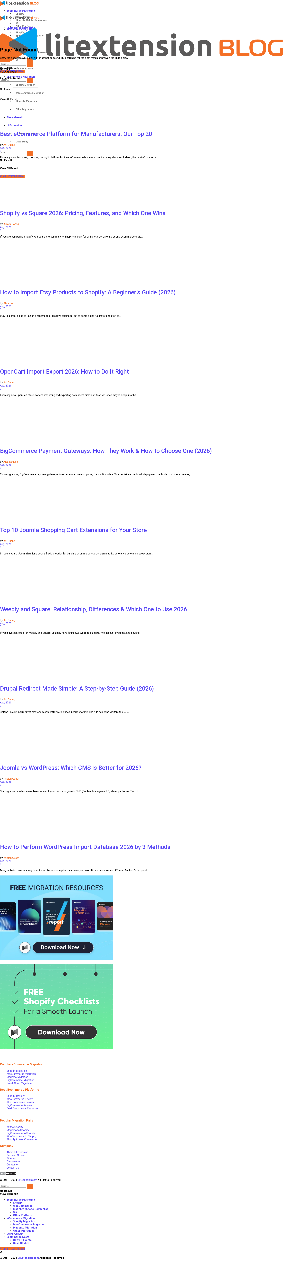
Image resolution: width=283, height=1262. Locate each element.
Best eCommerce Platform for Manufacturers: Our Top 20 (76, 134)
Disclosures (13, 1161)
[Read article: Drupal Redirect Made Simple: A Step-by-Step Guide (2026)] (141, 658)
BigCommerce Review (19, 1105)
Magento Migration (17, 1077)
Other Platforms (23, 1215)
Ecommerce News (18, 1236)
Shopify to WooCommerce (22, 1139)
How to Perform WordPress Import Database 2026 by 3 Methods (85, 847)
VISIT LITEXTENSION (12, 1248)
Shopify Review (16, 1095)
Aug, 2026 (5, 147)
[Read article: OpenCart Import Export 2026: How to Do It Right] (141, 341)
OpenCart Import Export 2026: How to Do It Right (64, 371)
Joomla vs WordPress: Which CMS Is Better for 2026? (70, 767)
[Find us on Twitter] (1, 1252)
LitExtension (14, 125)
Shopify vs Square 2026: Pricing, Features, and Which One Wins (83, 213)
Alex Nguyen (10, 461)
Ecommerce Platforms (21, 10)
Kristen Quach (11, 778)
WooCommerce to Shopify (22, 1136)
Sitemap (11, 1158)
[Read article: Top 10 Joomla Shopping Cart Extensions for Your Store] (141, 500)
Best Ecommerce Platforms (22, 1108)
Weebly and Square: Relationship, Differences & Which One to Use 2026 (93, 609)
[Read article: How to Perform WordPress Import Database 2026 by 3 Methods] (141, 817)
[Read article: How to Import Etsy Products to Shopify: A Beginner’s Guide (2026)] (141, 262)
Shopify (20, 14)
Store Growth (15, 1233)
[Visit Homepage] (139, 3)
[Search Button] (30, 153)
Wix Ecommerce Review (20, 1102)
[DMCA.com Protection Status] (8, 1174)
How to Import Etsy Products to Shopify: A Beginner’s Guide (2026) (88, 292)
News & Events (22, 1240)
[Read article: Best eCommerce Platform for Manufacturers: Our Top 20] (141, 104)
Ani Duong (9, 144)
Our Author (13, 1164)
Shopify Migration (17, 1070)
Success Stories (16, 1155)
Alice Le (8, 303)
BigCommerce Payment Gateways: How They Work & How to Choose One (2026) (106, 450)
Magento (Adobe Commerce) (31, 1209)
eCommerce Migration (21, 1218)
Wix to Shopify (15, 1127)
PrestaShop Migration (19, 1083)
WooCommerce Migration (21, 1073)
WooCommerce (23, 1205)
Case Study (22, 141)
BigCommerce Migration (20, 1080)
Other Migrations (23, 1230)
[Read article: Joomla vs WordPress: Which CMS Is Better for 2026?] (141, 738)
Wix (15, 1212)
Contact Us (13, 1167)
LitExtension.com (27, 1179)
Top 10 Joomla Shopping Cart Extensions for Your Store (73, 530)
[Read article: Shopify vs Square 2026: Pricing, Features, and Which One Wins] (141, 183)
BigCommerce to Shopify (21, 1133)
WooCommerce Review (20, 1099)
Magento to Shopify (18, 1130)
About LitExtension (17, 1152)
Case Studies (21, 1243)
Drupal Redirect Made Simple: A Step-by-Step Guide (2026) (77, 688)
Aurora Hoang (11, 224)
